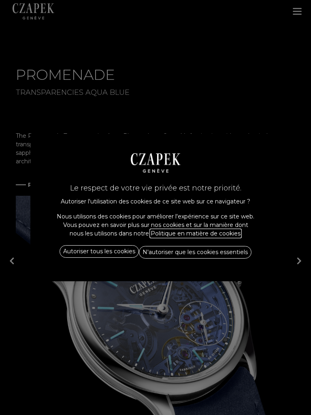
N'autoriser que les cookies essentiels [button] (195, 252)
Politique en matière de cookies (196, 233)
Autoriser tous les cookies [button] (99, 251)
